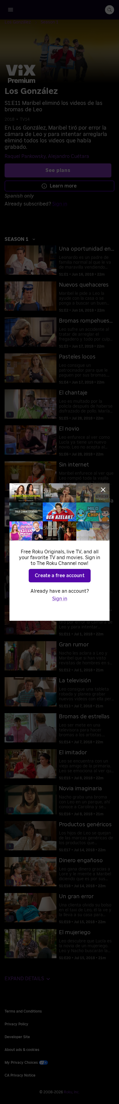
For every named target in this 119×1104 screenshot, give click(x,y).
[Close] (103, 490)
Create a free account (60, 575)
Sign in (59, 598)
